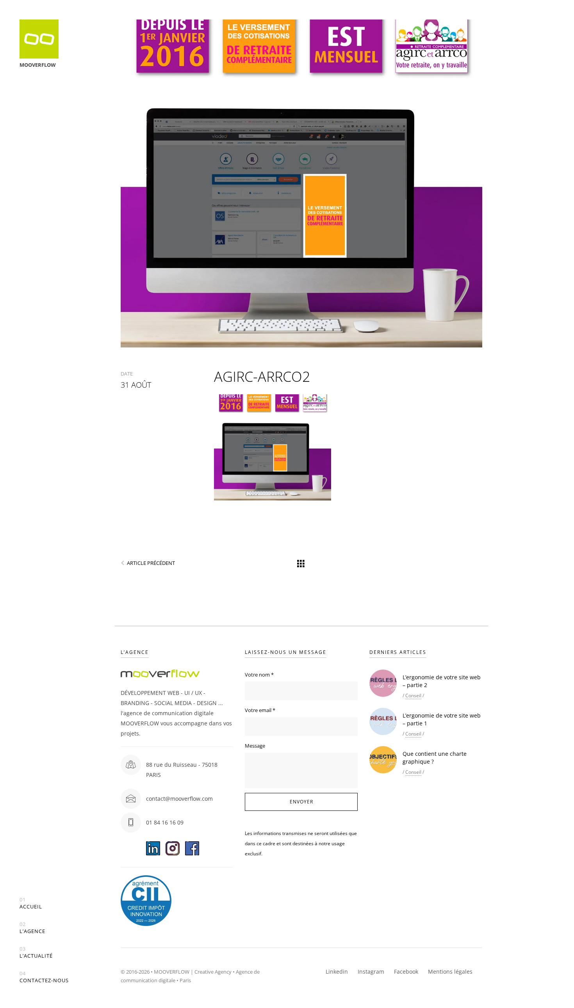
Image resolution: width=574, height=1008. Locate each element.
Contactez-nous (44, 977)
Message (255, 745)
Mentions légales (450, 971)
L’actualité (36, 952)
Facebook (406, 971)
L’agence (32, 928)
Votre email (260, 710)
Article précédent (151, 562)
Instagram (371, 971)
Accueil (31, 903)
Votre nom (259, 674)
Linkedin (337, 971)
